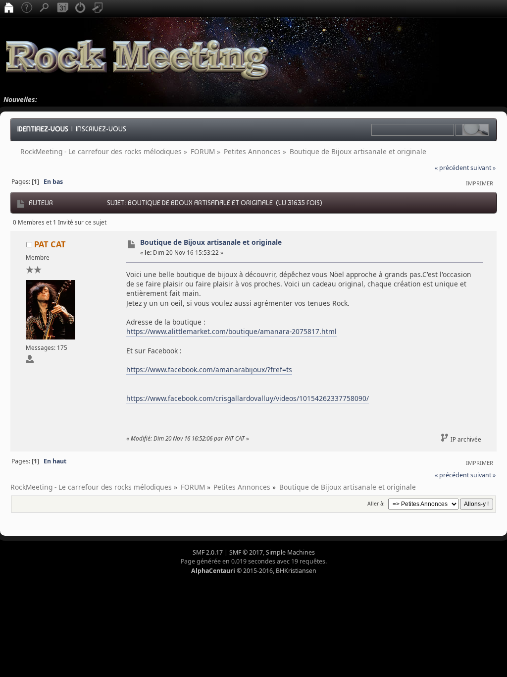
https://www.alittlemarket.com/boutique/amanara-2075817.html (231, 331)
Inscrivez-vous (101, 129)
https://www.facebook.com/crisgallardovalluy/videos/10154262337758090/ (247, 398)
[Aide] (27, 8)
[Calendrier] (62, 8)
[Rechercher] (44, 8)
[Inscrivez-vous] (98, 8)
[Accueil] (9, 8)
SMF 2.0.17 (208, 552)
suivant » (483, 168)
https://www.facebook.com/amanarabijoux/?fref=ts (209, 369)
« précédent (452, 168)
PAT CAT (50, 244)
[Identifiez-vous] (80, 8)
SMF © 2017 (246, 552)
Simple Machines (290, 552)
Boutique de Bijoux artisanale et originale (211, 242)
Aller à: (376, 503)
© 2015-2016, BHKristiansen (253, 570)
